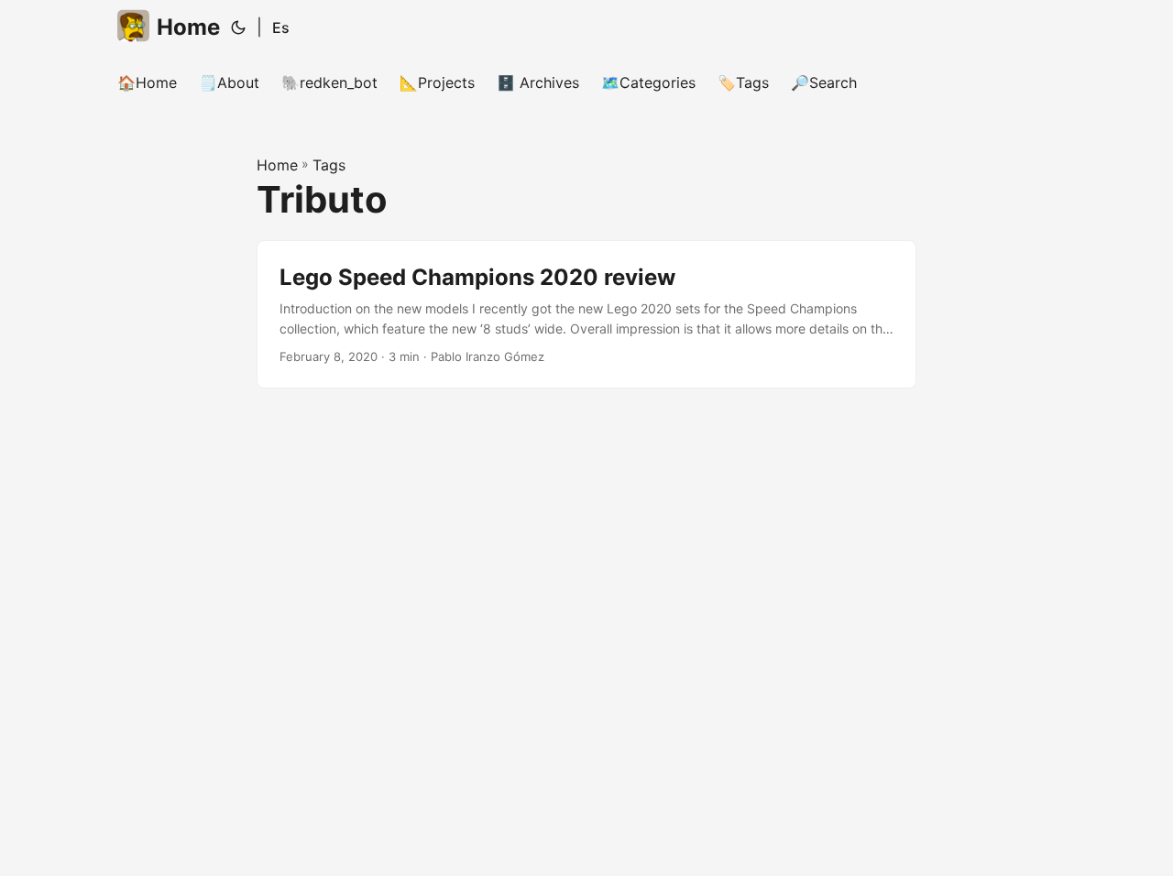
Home (188, 27)
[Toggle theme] (238, 27)
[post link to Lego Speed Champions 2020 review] (586, 315)
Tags (328, 165)
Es (281, 27)
